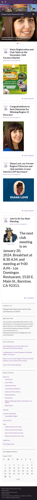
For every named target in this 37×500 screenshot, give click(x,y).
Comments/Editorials (9, 413)
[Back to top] (32, 495)
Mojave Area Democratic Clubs (14, 436)
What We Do (9, 405)
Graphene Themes (15, 497)
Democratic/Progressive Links (14, 433)
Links (4, 424)
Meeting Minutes (10, 395)
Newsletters (9, 398)
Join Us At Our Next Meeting (20, 220)
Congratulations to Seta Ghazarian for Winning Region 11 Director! (15, 38)
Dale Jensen (8, 60)
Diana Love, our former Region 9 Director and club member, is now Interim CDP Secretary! (18, 167)
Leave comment (29, 98)
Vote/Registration (8, 444)
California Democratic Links (13, 427)
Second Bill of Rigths (11, 416)
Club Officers (9, 382)
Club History (9, 379)
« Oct (18, 479)
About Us (6, 377)
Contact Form (7, 420)
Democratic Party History (13, 392)
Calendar (5, 410)
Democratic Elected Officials (13, 430)
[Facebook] (5, 1)
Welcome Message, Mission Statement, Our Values (18, 401)
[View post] (18, 29)
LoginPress (6, 440)
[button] (3, 29)
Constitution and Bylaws (12, 388)
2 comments (30, 298)
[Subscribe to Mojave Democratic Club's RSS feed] (2, 1)
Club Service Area (10, 385)
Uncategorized (16, 60)
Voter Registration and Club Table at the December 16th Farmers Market (18, 53)
